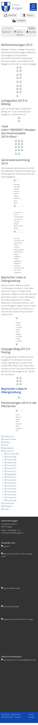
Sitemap (18, 717)
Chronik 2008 (11, 457)
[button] (33, 7)
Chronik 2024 (11, 497)
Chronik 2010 (11, 465)
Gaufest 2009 (11, 462)
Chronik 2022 (11, 492)
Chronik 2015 (11, 480)
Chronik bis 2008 (13, 454)
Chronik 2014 (11, 477)
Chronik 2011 (11, 468)
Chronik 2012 (11, 471)
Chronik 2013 (11, 474)
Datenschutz (15, 714)
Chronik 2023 (11, 495)
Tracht (5, 445)
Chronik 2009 (11, 460)
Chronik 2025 (11, 500)
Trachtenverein (8, 436)
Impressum (5, 714)
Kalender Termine (9, 439)
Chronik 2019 (11, 486)
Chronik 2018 (11, 483)
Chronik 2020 (11, 489)
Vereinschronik (8, 451)
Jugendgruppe (8, 448)
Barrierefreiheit (7, 717)
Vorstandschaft (8, 503)
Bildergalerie (8, 506)
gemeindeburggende (15, 533)
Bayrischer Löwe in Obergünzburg (14, 390)
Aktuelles (6, 442)
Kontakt (6, 509)
